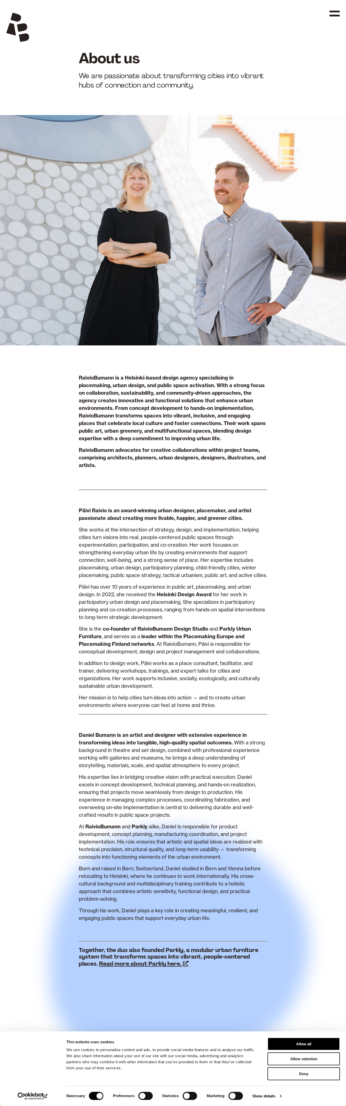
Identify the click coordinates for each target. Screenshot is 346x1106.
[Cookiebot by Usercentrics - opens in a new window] (33, 1096)
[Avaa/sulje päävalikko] (335, 17)
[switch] (145, 1096)
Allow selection (303, 1059)
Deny (303, 1074)
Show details (263, 1096)
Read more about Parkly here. (140, 963)
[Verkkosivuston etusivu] (17, 28)
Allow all (303, 1044)
